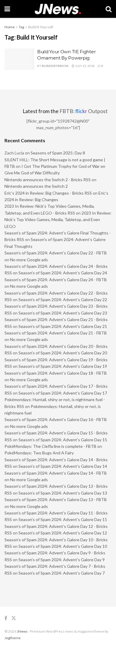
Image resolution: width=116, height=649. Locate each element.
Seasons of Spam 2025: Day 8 (58, 152)
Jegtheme (12, 638)
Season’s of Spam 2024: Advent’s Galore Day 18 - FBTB (55, 373)
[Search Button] (109, 9)
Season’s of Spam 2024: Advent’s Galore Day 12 (62, 532)
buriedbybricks (55, 66)
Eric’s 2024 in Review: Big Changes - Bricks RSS (48, 193)
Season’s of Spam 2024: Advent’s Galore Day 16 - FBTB (55, 419)
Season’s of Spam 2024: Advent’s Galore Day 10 (62, 546)
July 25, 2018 (84, 66)
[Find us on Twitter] (13, 618)
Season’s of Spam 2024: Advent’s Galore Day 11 (62, 519)
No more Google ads (29, 259)
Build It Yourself (40, 27)
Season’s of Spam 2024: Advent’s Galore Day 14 (62, 466)
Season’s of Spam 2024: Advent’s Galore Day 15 (62, 439)
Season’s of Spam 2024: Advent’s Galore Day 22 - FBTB (55, 252)
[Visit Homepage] (58, 9)
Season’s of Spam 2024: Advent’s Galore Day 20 (62, 352)
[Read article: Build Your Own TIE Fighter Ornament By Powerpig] (19, 59)
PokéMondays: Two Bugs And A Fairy (39, 452)
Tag (21, 27)
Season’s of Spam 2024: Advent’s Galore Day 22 (62, 299)
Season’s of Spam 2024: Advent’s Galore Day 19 (62, 366)
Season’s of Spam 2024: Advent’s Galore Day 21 (62, 326)
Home (9, 27)
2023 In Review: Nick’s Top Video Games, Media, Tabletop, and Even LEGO (58, 219)
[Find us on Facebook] (5, 618)
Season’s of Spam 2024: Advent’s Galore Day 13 (62, 492)
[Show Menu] (7, 9)
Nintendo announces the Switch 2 (36, 186)
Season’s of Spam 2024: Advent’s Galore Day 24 (62, 272)
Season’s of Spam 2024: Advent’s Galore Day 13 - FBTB (55, 499)
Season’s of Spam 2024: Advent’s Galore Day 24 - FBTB (55, 279)
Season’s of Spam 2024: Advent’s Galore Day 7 (61, 573)
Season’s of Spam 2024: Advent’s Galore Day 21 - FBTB (55, 332)
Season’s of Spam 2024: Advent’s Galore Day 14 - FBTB (55, 473)
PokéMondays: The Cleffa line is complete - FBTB (50, 446)
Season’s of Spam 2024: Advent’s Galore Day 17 (62, 392)
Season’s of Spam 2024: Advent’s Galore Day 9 (61, 559)
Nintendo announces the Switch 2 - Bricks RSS (47, 179)
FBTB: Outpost (83, 111)
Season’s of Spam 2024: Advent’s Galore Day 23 (62, 312)
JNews (22, 631)
